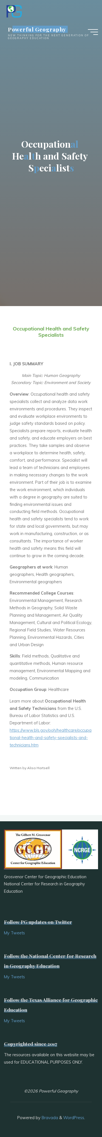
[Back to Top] (80, 1115)
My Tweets (14, 933)
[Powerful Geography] (13, 10)
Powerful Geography (37, 29)
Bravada (49, 1117)
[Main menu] (93, 32)
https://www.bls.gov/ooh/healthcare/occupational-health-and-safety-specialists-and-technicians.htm (51, 738)
